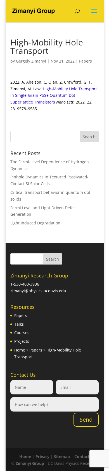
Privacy (42, 456)
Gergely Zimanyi (31, 61)
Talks (19, 324)
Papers (85, 61)
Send (86, 419)
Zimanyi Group (30, 463)
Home (19, 350)
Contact (81, 456)
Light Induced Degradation (35, 223)
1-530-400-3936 (24, 284)
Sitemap (62, 456)
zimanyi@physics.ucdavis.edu (38, 290)
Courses (21, 332)
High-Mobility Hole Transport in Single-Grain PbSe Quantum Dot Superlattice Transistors (53, 95)
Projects (21, 341)
